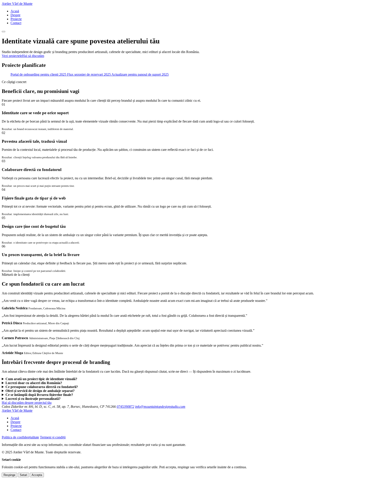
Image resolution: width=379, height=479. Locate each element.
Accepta (37, 475)
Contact (16, 23)
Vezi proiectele (12, 56)
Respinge (9, 475)
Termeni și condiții (53, 437)
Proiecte (16, 19)
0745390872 (125, 406)
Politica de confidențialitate (20, 437)
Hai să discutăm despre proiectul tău (27, 402)
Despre (15, 15)
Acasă (15, 11)
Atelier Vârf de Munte (17, 3)
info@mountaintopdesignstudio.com (160, 406)
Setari (23, 475)
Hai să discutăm (33, 56)
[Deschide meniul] (3, 31)
